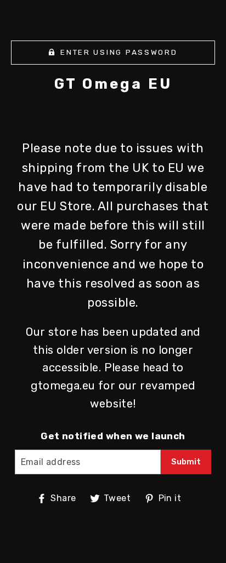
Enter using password (118, 52)
